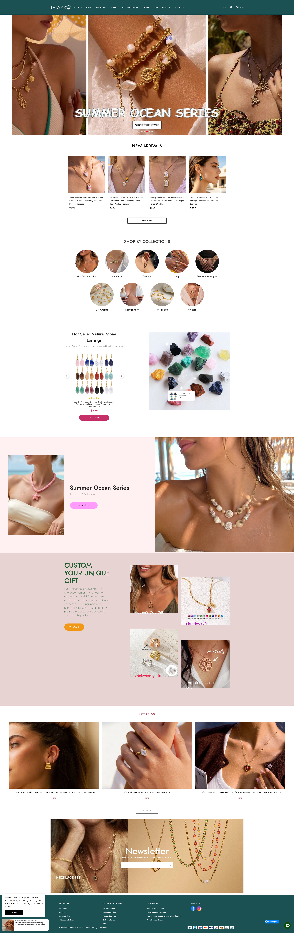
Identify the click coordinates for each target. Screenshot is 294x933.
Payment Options (109, 912)
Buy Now (84, 505)
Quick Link (64, 904)
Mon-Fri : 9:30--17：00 (155, 908)
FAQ (104, 924)
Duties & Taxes (109, 920)
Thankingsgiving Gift (200, 685)
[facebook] (193, 908)
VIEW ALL (74, 627)
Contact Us (152, 904)
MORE (54, 798)
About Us (62, 912)
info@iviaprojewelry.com (156, 912)
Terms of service (109, 916)
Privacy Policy (64, 916)
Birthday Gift (196, 624)
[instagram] (199, 908)
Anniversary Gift (147, 676)
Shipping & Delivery (67, 920)
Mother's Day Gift (148, 612)
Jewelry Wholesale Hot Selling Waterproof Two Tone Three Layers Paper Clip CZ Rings (30, 927)
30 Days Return (109, 908)
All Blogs (147, 811)
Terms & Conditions (113, 904)
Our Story (63, 908)
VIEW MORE (147, 220)
